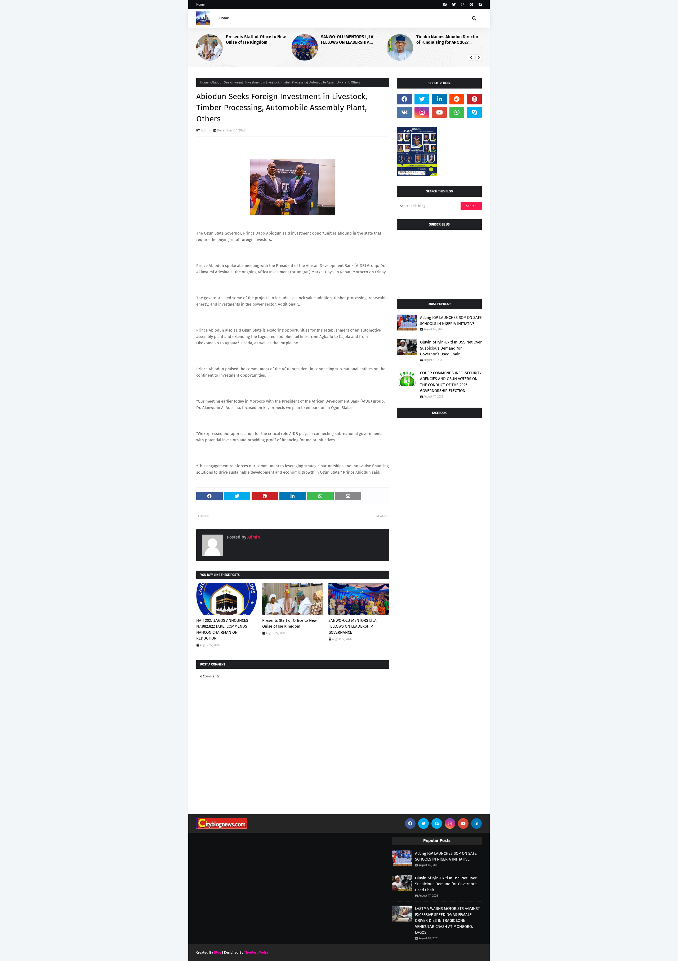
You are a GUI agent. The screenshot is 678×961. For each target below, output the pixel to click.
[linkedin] (439, 99)
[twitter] (454, 4)
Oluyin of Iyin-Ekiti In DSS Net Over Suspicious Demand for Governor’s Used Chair (451, 348)
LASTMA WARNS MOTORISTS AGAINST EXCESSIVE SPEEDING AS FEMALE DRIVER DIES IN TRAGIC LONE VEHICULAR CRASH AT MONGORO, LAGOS (447, 920)
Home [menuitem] (224, 18)
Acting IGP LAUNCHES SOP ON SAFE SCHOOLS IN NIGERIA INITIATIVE (451, 320)
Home (200, 4)
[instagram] (463, 4)
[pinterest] (471, 4)
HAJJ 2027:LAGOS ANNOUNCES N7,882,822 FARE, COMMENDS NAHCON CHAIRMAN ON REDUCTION (222, 629)
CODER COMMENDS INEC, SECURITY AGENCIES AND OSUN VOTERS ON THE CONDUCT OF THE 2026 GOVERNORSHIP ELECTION (450, 382)
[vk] (404, 112)
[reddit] (456, 99)
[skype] (479, 4)
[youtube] (439, 112)
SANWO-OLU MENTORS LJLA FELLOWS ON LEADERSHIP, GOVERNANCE (347, 39)
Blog (217, 952)
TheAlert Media (256, 952)
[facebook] (445, 4)
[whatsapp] (456, 112)
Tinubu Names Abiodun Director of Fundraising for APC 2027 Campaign (447, 39)
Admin (206, 130)
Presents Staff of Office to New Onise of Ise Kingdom (256, 39)
